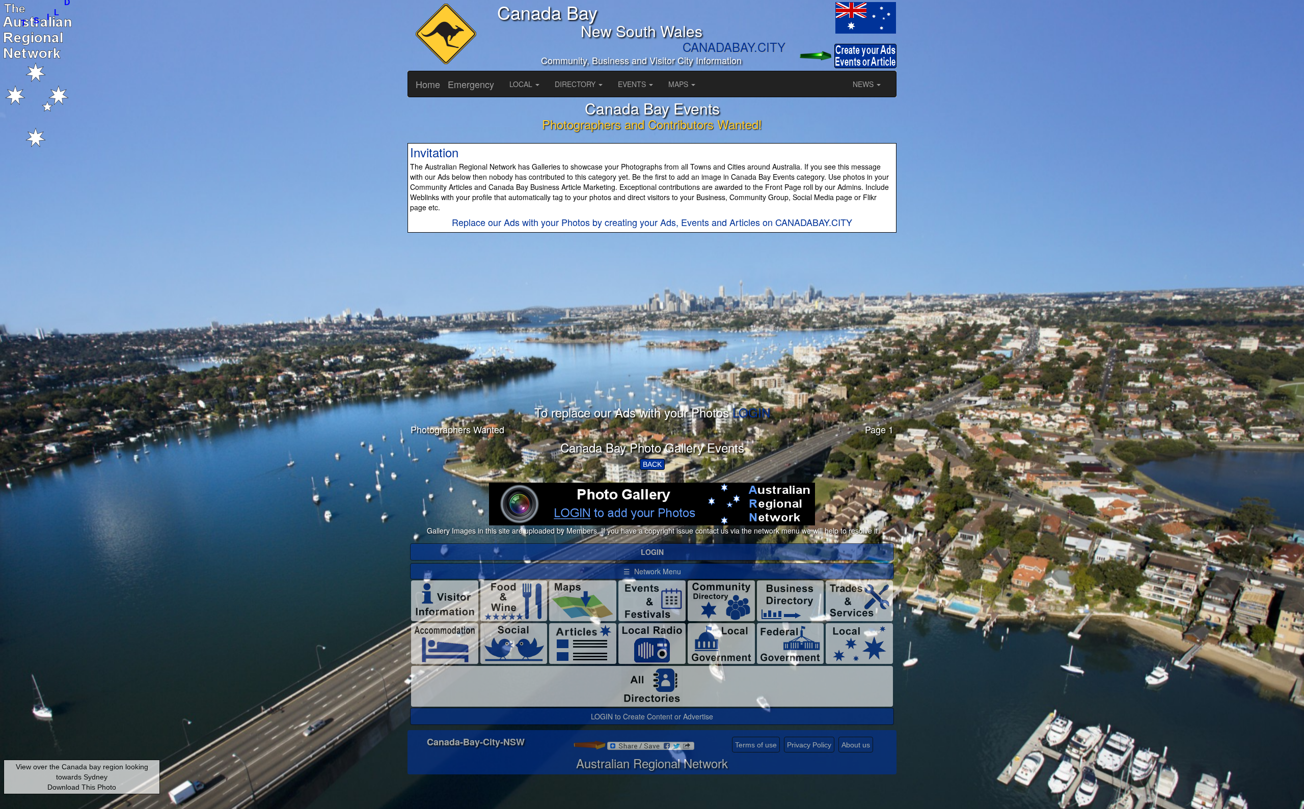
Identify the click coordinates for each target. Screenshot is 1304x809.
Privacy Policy (809, 745)
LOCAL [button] (521, 84)
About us (855, 745)
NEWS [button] (864, 84)
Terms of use (756, 745)
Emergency (471, 84)
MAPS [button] (679, 84)
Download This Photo (81, 787)
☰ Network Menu (652, 571)
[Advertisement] (652, 334)
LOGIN (751, 412)
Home (428, 84)
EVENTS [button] (633, 84)
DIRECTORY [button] (576, 84)
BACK (652, 464)
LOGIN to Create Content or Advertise (652, 716)
